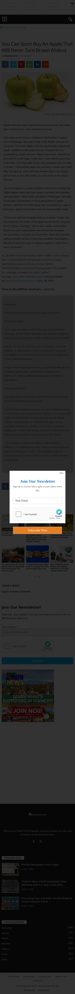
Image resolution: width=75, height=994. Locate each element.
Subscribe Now (37, 530)
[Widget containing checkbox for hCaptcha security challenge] (37, 514)
